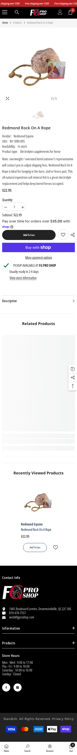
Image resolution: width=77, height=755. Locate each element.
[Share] (71, 235)
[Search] (16, 12)
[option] (38, 66)
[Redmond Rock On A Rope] (38, 502)
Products (17, 23)
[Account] (60, 12)
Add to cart (29, 235)
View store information (23, 278)
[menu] (4, 12)
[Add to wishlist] (53, 547)
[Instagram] (17, 687)
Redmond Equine (24, 136)
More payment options (38, 257)
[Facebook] (6, 687)
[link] (63, 234)
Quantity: (7, 200)
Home (5, 23)
